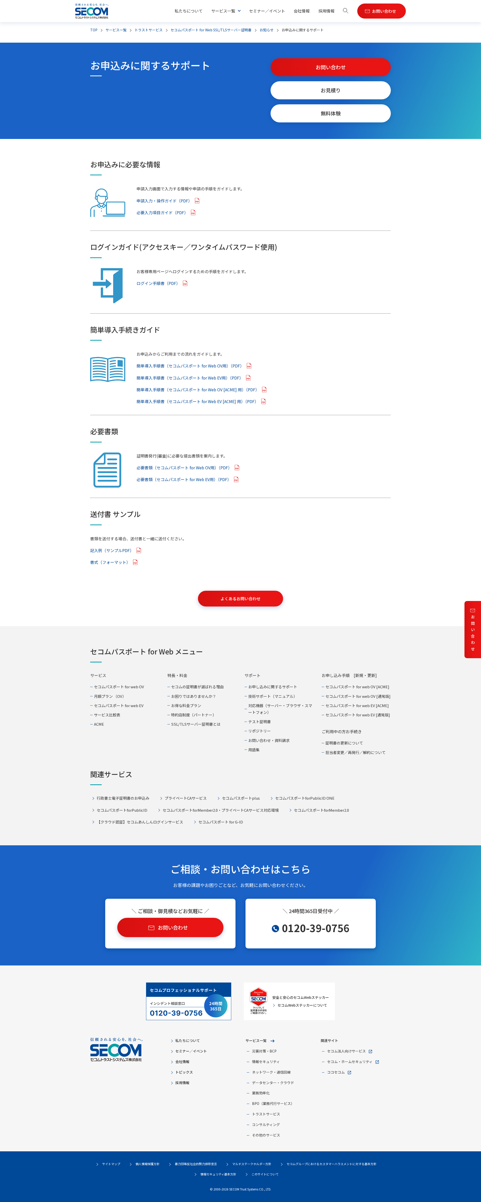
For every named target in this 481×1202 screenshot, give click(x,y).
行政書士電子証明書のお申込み (123, 798)
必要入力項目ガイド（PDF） (162, 212)
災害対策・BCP (264, 1051)
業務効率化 (261, 1092)
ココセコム (336, 1072)
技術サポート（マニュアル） (272, 696)
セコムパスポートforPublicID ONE (304, 798)
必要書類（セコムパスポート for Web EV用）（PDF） (184, 479)
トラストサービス (149, 29)
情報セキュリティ (266, 1061)
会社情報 (302, 11)
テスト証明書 (259, 721)
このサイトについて (265, 1174)
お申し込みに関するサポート (272, 686)
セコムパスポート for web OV (119, 686)
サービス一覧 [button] (223, 11)
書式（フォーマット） (110, 562)
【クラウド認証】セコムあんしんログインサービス (140, 821)
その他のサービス (266, 1135)
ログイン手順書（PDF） (158, 283)
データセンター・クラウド (273, 1082)
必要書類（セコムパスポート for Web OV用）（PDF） (184, 468)
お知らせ (267, 29)
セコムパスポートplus (241, 798)
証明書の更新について (344, 742)
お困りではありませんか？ (193, 696)
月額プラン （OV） (110, 696)
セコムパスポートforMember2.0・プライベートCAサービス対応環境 (221, 810)
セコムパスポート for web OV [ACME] (357, 686)
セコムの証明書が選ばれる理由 (197, 686)
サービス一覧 (256, 1040)
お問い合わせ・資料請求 (269, 740)
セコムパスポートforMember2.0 (321, 810)
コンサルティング (266, 1124)
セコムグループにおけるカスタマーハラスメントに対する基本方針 (332, 1164)
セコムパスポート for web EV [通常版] (357, 714)
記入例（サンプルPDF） (112, 550)
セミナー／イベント (267, 11)
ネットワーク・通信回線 (271, 1072)
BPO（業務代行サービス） (273, 1103)
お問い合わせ (473, 632)
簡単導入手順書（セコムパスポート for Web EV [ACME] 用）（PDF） (198, 401)
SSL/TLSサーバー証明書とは (195, 724)
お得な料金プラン (186, 705)
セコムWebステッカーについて (302, 1005)
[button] (345, 11)
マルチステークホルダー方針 (251, 1164)
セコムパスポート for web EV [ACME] (357, 705)
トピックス (184, 1072)
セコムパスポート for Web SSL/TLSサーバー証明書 (211, 29)
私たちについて (189, 11)
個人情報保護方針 (148, 1164)
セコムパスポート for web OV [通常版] (358, 696)
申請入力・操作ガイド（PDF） (164, 201)
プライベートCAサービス (186, 798)
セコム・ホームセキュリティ (350, 1061)
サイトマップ (111, 1164)
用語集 (254, 749)
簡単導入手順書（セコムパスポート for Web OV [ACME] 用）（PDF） (198, 390)
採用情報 (326, 11)
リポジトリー (259, 730)
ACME (99, 724)
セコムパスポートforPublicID (122, 810)
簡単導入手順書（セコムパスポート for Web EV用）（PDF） (190, 378)
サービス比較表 (107, 714)
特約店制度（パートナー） (193, 714)
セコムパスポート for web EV (119, 705)
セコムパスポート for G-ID (220, 821)
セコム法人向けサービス (346, 1051)
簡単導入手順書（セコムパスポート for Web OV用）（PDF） (190, 366)
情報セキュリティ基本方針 (218, 1174)
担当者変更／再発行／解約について (355, 752)
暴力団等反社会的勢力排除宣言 (196, 1164)
